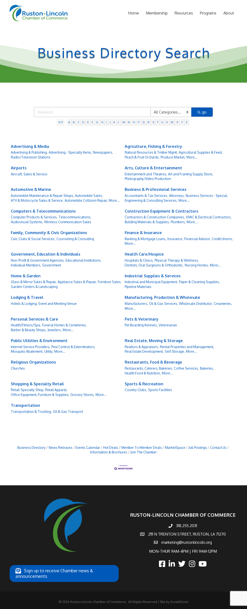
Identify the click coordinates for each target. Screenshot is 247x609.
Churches (18, 368)
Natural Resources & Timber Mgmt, (151, 152)
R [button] (149, 122)
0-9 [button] (60, 122)
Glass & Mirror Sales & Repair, (33, 282)
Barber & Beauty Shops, (28, 330)
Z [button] (186, 122)
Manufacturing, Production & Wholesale (162, 297)
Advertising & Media (30, 146)
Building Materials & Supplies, (147, 222)
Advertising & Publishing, (29, 152)
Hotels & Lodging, (24, 303)
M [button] (124, 122)
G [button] (97, 122)
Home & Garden (26, 275)
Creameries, (223, 303)
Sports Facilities (160, 390)
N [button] (129, 122)
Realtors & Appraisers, (142, 347)
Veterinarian (168, 325)
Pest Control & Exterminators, (73, 347)
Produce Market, (173, 157)
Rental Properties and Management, (187, 347)
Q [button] (143, 122)
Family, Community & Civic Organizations (49, 232)
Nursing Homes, (197, 265)
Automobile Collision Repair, (86, 200)
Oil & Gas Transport (68, 411)
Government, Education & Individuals (45, 254)
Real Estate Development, (144, 351)
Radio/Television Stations (30, 157)
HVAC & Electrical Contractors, (208, 217)
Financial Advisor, (197, 239)
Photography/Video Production (148, 179)
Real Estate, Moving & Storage (154, 340)
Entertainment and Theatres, (146, 174)
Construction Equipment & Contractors (161, 211)
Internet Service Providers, (30, 347)
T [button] (157, 122)
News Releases (60, 447)
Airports (19, 167)
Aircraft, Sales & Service (29, 174)
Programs (208, 13)
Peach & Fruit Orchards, (142, 157)
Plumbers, (178, 222)
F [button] (92, 122)
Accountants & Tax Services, (146, 195)
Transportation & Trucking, (31, 411)
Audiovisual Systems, (27, 222)
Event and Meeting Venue (58, 303)
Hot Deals (110, 447)
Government (51, 265)
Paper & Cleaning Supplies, (199, 282)
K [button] (114, 122)
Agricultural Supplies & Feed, (200, 152)
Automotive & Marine (31, 189)
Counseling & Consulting (75, 239)
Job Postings (197, 447)
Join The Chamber (143, 452)
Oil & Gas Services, (163, 303)
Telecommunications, (75, 217)
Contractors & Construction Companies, (155, 217)
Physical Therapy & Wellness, (177, 260)
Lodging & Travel (27, 297)
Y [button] (182, 122)
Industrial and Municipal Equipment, (151, 282)
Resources (184, 13)
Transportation (25, 405)
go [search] (204, 112)
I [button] (106, 122)
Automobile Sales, (89, 195)
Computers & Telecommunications (43, 211)
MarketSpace (175, 447)
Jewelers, (55, 330)
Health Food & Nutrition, (143, 373)
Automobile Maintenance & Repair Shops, (42, 195)
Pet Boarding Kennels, (141, 325)
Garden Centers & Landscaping (34, 287)
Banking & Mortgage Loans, (145, 239)
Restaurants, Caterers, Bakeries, (149, 368)
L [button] (118, 122)
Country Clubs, (136, 390)
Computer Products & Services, (34, 217)
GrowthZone (179, 602)
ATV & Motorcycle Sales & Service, (37, 200)
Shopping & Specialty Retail (37, 383)
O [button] (134, 122)
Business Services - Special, (207, 195)
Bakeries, (207, 368)
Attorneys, (177, 195)
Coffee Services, (186, 368)
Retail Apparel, (56, 390)
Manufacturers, (136, 303)
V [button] (167, 122)
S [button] (153, 122)
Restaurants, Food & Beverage (153, 362)
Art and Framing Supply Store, (190, 174)
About (228, 13)
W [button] (172, 122)
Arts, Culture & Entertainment (153, 167)
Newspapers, (103, 152)
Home (133, 13)
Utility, (48, 351)
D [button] (83, 122)
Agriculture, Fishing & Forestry (153, 146)
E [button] (88, 122)
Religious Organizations (33, 362)
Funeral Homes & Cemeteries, (64, 325)
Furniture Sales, (109, 282)
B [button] (74, 122)
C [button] (78, 122)
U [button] (162, 122)
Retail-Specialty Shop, (27, 390)
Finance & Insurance (143, 232)
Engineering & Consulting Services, (151, 200)
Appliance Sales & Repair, (77, 282)
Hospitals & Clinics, (139, 260)
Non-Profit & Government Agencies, (37, 260)
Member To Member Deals (141, 447)
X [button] (177, 122)
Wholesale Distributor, (196, 303)
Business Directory (31, 447)
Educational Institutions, (83, 260)
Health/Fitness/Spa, (26, 325)
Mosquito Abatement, (27, 351)
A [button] (69, 122)
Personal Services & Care (34, 319)
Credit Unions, (222, 239)
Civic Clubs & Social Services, (33, 239)
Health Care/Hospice (144, 254)
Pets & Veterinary (141, 319)
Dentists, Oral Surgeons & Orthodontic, (154, 265)
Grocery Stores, (82, 395)
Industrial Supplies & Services (153, 275)
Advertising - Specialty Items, (70, 152)
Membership (157, 13)
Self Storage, (175, 351)
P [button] (138, 122)
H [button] (102, 122)
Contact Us (218, 447)
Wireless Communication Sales (67, 222)
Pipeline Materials (138, 287)
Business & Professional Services (155, 189)
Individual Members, (26, 265)
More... (192, 157)
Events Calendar (87, 447)
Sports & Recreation (144, 383)
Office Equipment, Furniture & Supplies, (40, 395)
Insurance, (175, 239)
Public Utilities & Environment (39, 340)
